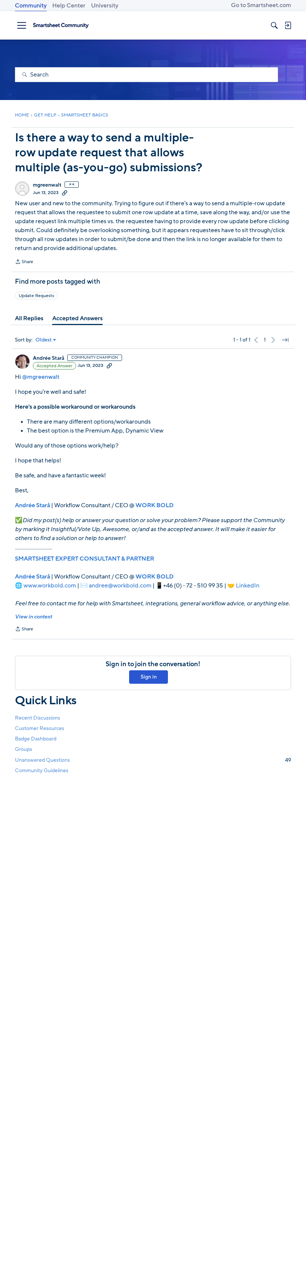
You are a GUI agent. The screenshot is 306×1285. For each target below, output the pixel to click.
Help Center (68, 5)
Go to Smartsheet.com (261, 5)
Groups (23, 749)
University (104, 5)
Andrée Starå (48, 358)
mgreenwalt (47, 185)
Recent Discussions (37, 717)
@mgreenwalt (40, 377)
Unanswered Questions (153, 760)
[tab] (29, 318)
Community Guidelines (41, 770)
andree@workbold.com (120, 585)
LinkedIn (247, 585)
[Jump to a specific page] (285, 340)
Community (31, 5)
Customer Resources (39, 728)
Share (24, 262)
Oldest (43, 340)
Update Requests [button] (36, 296)
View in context (33, 616)
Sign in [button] (149, 676)
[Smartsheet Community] (61, 25)
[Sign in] (287, 25)
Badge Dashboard (35, 738)
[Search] (274, 25)
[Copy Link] (64, 192)
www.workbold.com (50, 585)
